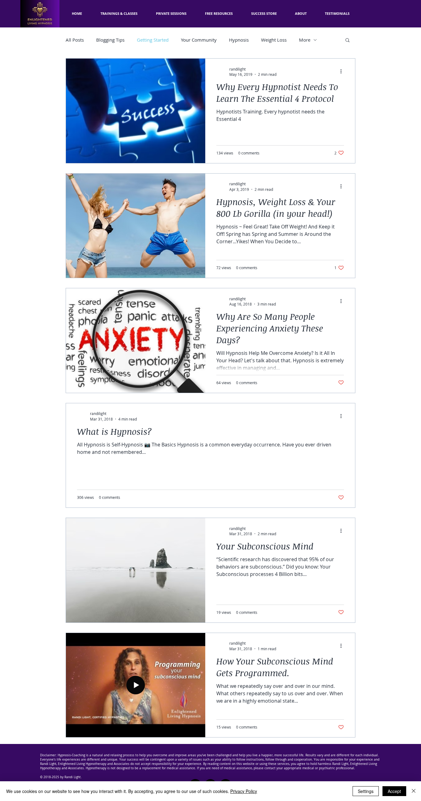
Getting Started (153, 40)
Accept (394, 791)
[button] (219, 13)
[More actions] (343, 71)
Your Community (199, 40)
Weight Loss (274, 40)
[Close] (413, 791)
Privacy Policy (243, 791)
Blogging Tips (110, 40)
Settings (366, 791)
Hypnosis (239, 40)
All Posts (75, 40)
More (304, 40)
